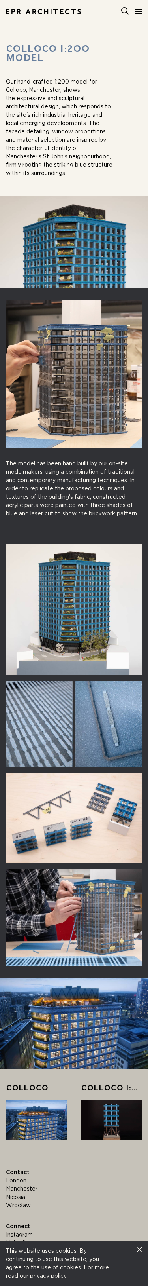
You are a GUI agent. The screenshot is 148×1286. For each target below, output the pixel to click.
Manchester (21, 1188)
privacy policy (48, 1276)
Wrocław (18, 1205)
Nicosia (15, 1197)
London (16, 1180)
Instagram (19, 1234)
